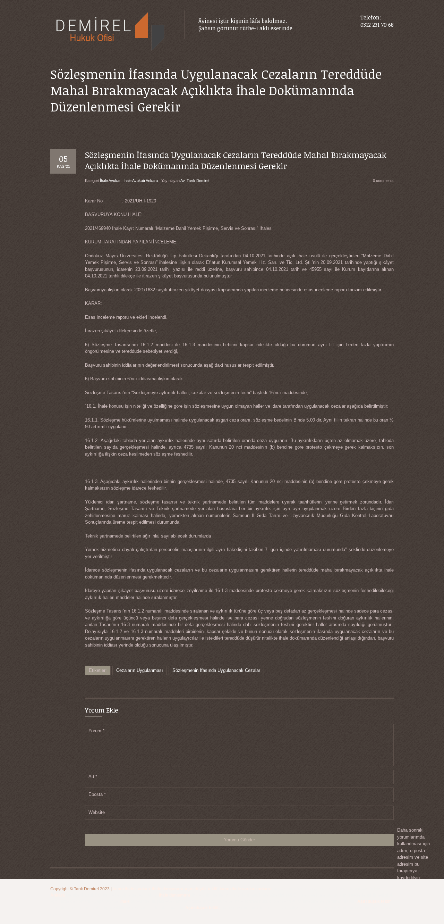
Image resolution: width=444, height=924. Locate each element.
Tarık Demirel (87, 888)
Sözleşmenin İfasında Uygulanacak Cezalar (216, 670)
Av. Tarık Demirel (194, 180)
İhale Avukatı (110, 180)
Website (96, 812)
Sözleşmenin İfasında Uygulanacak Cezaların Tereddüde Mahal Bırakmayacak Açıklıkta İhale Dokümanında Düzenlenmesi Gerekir (235, 160)
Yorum (96, 730)
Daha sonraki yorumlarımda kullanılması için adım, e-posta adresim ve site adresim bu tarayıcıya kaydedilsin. (413, 853)
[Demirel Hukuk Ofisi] (110, 32)
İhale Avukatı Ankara (140, 180)
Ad (92, 776)
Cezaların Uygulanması (139, 670)
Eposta (97, 794)
